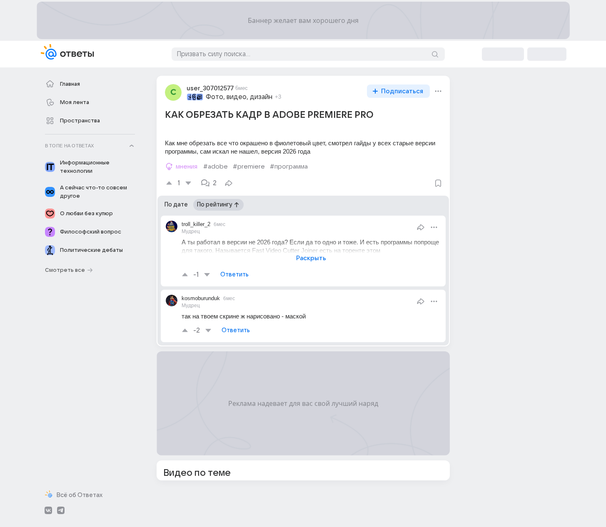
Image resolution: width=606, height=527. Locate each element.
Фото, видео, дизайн (239, 97)
